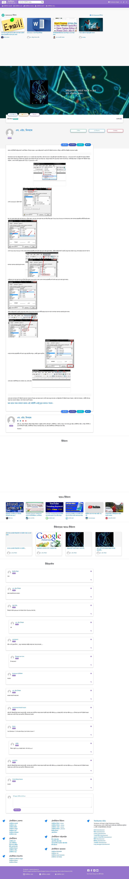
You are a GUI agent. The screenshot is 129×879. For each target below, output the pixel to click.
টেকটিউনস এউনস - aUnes (58, 827)
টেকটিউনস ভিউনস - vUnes (58, 825)
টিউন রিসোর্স (54, 844)
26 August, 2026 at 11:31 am (19, 796)
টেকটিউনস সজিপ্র (13, 850)
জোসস (88, 144)
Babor (14, 726)
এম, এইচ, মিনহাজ (24, 130)
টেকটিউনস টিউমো (13, 862)
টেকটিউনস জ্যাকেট (13, 823)
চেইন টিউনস (54, 832)
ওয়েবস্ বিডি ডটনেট (111, 518)
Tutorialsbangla (91, 518)
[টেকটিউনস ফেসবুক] (88, 871)
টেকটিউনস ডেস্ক (12, 825)
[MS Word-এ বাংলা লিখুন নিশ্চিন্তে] (39, 24)
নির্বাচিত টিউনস (55, 830)
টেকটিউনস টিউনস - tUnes (58, 823)
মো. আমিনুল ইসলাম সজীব (34, 37)
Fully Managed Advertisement (102, 844)
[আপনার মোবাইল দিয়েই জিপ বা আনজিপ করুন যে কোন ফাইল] (19, 539)
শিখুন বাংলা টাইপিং (13, 844)
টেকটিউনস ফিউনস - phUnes (58, 829)
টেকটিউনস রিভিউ (13, 827)
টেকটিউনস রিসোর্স (13, 848)
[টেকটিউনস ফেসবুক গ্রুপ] (91, 871)
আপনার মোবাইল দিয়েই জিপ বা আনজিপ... (16, 548)
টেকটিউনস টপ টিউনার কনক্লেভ (16, 859)
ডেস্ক (18, 6)
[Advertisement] (64, 51)
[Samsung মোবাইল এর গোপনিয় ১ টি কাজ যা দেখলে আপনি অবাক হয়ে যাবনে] (74, 507)
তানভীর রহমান (71, 518)
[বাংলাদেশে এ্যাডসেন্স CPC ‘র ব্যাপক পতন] (49, 539)
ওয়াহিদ (17, 743)
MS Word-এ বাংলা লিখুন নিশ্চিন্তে (34, 33)
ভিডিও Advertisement (99, 832)
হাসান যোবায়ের (6, 37)
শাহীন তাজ (10, 518)
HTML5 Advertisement (100, 833)
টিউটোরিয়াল (15, 118)
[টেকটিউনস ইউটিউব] (97, 871)
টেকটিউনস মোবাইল (45, 874)
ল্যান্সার (29, 6)
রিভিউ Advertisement (99, 839)
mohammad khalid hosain (19, 707)
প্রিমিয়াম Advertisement (99, 841)
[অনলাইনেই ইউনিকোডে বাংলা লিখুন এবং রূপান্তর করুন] (65, 24)
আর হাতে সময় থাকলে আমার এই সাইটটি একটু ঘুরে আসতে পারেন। (30, 403)
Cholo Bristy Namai (17, 779)
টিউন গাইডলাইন (55, 839)
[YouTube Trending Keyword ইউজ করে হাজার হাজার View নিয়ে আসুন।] (54, 507)
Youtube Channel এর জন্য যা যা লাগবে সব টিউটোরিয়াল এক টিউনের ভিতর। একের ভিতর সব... (34, 515)
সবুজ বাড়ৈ (14, 605)
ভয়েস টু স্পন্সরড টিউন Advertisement (103, 837)
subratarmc (15, 639)
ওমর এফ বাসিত (31, 518)
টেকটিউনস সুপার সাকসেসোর (58, 855)
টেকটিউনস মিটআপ (13, 860)
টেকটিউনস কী (12, 841)
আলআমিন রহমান (51, 518)
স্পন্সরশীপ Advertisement (100, 842)
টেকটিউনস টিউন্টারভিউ (57, 851)
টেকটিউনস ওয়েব (29, 874)
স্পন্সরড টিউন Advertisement (101, 835)
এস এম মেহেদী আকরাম (60, 37)
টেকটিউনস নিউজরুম (13, 832)
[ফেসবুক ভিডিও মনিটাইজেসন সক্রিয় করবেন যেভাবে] (114, 507)
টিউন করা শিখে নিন (13, 846)
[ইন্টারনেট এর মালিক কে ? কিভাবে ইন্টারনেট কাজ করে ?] (15, 507)
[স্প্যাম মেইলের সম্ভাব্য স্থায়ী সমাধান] (91, 24)
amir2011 (14, 760)
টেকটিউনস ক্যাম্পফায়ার (57, 857)
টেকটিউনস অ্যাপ (60, 874)
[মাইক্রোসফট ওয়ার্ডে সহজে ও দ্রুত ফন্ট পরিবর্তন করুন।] (79, 539)
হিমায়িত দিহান (15, 571)
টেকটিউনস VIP (55, 853)
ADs (51, 6)
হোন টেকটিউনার (12, 843)
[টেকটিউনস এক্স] (94, 871)
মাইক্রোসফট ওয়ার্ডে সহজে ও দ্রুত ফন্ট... (76, 548)
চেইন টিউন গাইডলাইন (56, 841)
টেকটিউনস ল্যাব (12, 830)
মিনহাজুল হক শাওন (19, 656)
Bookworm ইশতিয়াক (17, 673)
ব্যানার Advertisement (99, 830)
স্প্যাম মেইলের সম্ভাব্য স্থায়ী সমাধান (87, 33)
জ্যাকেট (8, 6)
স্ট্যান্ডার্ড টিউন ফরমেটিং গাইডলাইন (59, 843)
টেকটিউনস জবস (13, 834)
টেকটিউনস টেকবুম (13, 829)
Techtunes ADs (100, 821)
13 (23, 114)
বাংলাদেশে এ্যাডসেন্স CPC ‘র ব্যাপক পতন (46, 548)
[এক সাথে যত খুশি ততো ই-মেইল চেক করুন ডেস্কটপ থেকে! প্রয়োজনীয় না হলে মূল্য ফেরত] (13, 24)
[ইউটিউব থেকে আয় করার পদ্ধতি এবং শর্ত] (94, 507)
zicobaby (84, 37)
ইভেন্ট (40, 6)
